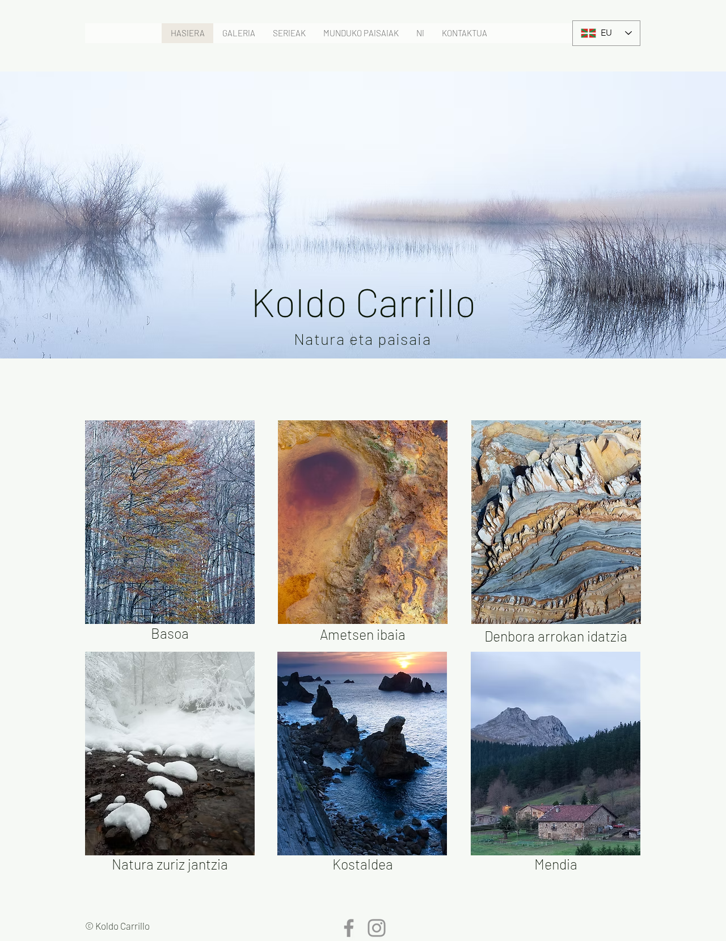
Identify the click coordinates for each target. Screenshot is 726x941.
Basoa (170, 633)
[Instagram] (377, 928)
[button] (238, 33)
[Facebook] (349, 928)
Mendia (555, 863)
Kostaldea (362, 863)
